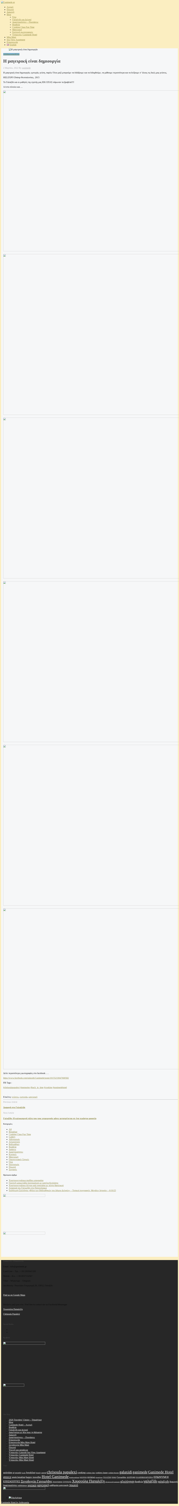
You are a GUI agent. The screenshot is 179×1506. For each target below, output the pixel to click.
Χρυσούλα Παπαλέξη (13, 1309)
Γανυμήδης (121, 1477)
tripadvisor (99, 1477)
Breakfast (13, 1132)
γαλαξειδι (163, 1481)
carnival (43, 1473)
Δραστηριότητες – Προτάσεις (25, 22)
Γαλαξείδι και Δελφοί (21, 19)
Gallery (12, 1137)
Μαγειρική (17, 29)
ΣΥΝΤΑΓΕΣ (67, 1482)
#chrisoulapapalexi (11, 1087)
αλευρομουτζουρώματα (112, 1482)
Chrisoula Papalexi (11, 1314)
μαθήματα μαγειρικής (59, 1485)
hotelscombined (74, 1477)
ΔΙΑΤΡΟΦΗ (131, 1477)
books (24, 1473)
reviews (91, 1477)
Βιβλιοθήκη (14, 1144)
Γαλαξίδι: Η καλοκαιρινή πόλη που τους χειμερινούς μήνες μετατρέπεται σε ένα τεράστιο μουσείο (49, 1118)
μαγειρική (33, 1097)
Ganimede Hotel (161, 1472)
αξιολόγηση (127, 1481)
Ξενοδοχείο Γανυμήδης (36, 1481)
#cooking (48, 1087)
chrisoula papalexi (62, 1472)
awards (18, 1473)
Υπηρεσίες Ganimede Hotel (24, 35)
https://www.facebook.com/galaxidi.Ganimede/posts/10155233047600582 (36, 1078)
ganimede (26, 68)
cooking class (90, 1473)
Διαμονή (10, 12)
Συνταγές (13, 1169)
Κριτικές (13, 1154)
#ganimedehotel (60, 1087)
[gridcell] (90, 1309)
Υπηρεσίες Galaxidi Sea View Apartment (27, 1452)
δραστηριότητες (10, 1485)
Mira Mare (11, 37)
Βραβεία (16, 24)
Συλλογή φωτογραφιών (22, 32)
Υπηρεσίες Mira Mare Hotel (21, 1457)
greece (7, 1477)
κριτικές (32, 1485)
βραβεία (139, 1481)
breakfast (30, 1472)
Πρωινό (10, 9)
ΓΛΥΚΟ (114, 1477)
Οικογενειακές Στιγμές (19, 1159)
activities (7, 1472)
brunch (38, 1473)
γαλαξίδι (150, 1481)
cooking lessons (113, 1473)
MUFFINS (83, 1477)
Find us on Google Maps (14, 1295)
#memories (25, 1087)
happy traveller (33, 1477)
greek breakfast (18, 1477)
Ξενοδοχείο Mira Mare (19, 1445)
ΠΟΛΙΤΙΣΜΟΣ (57, 1482)
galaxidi (125, 1472)
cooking (81, 1472)
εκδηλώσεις (22, 1485)
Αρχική (10, 7)
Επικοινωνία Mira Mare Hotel (22, 1442)
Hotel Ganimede (55, 1476)
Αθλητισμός (14, 1139)
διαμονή (173, 1481)
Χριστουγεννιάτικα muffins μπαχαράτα (26, 1180)
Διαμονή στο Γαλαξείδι (14, 1107)
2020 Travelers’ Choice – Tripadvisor (25, 1420)
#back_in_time (36, 1087)
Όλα (14, 17)
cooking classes (102, 1473)
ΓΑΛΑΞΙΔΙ (107, 1477)
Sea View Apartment (16, 40)
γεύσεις (15, 1097)
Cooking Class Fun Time (23, 27)
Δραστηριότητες (16, 1152)
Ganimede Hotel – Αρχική (20, 1425)
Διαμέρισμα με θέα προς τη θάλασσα (25, 1432)
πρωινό (73, 1485)
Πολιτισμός (14, 1164)
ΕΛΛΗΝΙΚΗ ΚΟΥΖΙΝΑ (144, 1477)
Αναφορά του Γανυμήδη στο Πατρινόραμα (28, 1188)
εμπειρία (23, 1097)
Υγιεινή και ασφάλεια (18, 1450)
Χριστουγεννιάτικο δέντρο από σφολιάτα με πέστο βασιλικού (36, 1185)
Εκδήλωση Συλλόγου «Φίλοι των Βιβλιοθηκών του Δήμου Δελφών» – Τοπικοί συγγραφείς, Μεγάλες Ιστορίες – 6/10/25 (62, 1190)
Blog (9, 14)
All (4, 54)
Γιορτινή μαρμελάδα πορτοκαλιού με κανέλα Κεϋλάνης (33, 1183)
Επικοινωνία (12, 42)
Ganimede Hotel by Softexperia (15, 1502)
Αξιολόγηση (14, 1142)
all (13, 1473)
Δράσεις (12, 1149)
